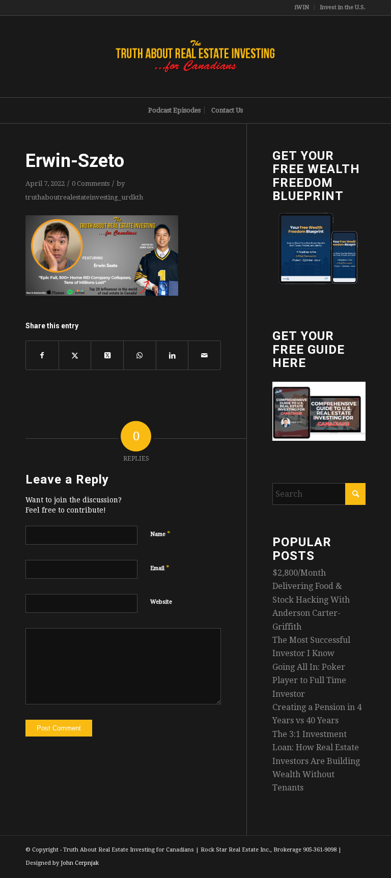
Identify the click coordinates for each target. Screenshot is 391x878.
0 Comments (90, 183)
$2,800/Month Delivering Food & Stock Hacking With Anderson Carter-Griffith (311, 600)
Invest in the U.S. (343, 7)
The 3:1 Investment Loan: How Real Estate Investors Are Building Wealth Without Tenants (316, 761)
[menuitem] (302, 7)
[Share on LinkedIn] (172, 355)
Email (160, 568)
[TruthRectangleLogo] (195, 56)
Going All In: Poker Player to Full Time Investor (309, 680)
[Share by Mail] (204, 355)
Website (161, 602)
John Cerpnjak (80, 863)
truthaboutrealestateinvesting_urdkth (84, 197)
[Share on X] (75, 355)
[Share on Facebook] (42, 355)
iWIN (302, 7)
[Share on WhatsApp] (140, 355)
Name (160, 533)
